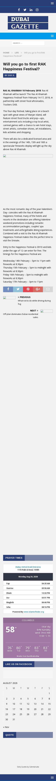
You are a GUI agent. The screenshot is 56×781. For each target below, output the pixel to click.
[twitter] (25, 10)
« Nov (6, 727)
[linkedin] (31, 10)
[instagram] (37, 10)
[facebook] (19, 10)
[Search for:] (28, 42)
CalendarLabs (34, 767)
